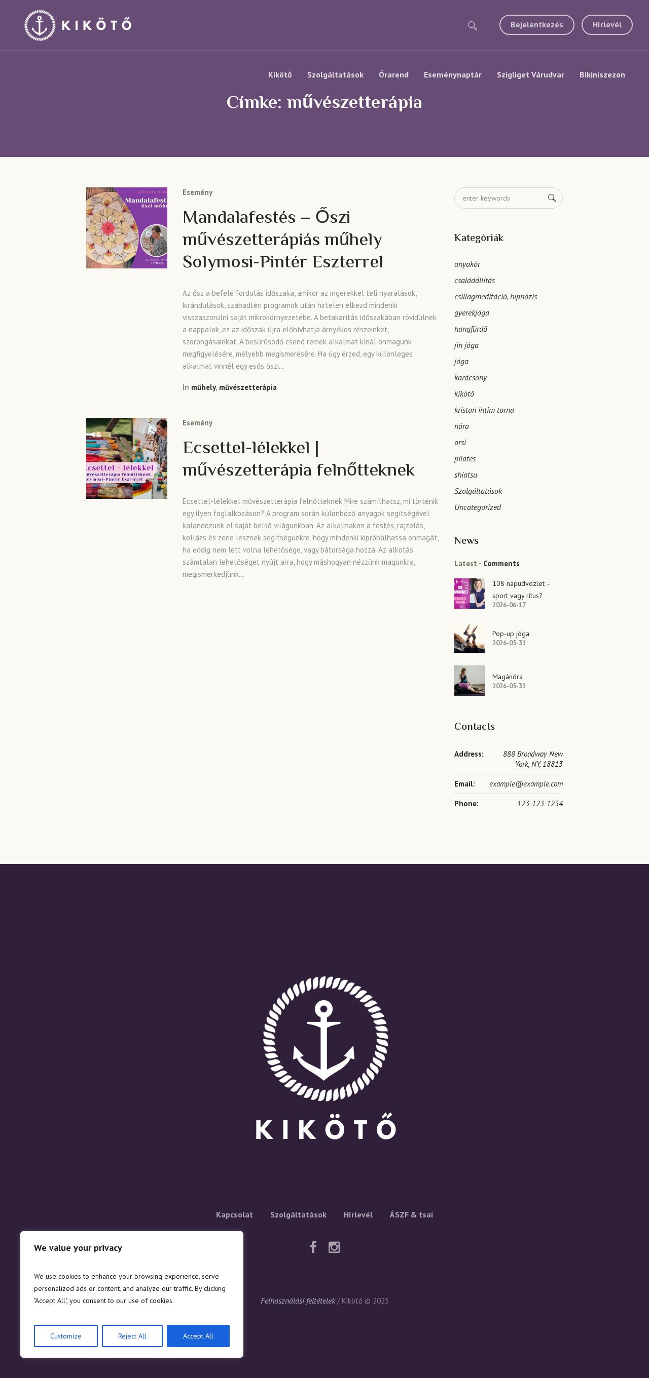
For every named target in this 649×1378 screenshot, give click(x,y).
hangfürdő (470, 329)
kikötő (464, 393)
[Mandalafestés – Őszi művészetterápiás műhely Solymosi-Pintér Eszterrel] (126, 227)
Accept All (198, 1336)
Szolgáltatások (478, 491)
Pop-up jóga (510, 633)
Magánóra (507, 676)
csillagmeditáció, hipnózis (495, 296)
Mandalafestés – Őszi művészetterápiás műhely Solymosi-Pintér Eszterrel (283, 241)
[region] (131, 1294)
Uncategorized (477, 507)
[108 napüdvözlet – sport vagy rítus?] (469, 592)
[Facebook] (312, 1247)
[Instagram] (334, 1247)
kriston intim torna (484, 410)
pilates (465, 458)
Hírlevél (358, 1214)
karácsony (470, 377)
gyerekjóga (471, 312)
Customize (66, 1336)
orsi (460, 442)
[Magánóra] (469, 680)
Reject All (132, 1336)
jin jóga (466, 345)
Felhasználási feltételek (298, 1300)
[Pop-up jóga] (469, 637)
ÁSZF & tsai (411, 1214)
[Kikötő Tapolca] (324, 1061)
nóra (461, 426)
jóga (461, 361)
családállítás (474, 280)
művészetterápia (248, 387)
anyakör (467, 264)
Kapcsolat (234, 1214)
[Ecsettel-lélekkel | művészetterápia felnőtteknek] (126, 458)
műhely (203, 387)
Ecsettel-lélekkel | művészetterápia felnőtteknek (299, 460)
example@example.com (526, 784)
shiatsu (465, 474)
